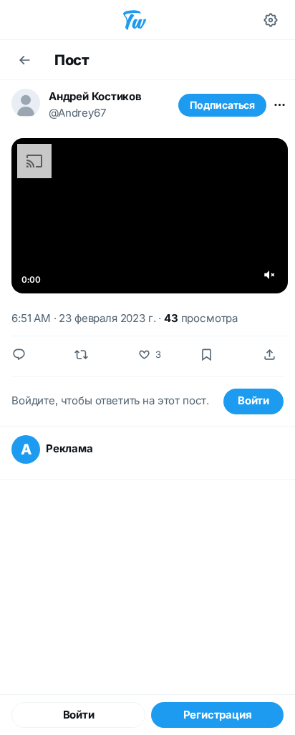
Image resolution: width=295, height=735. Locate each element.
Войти (253, 400)
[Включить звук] (269, 275)
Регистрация (217, 714)
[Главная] (134, 20)
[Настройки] (271, 20)
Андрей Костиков (95, 96)
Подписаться (222, 105)
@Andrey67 (77, 113)
